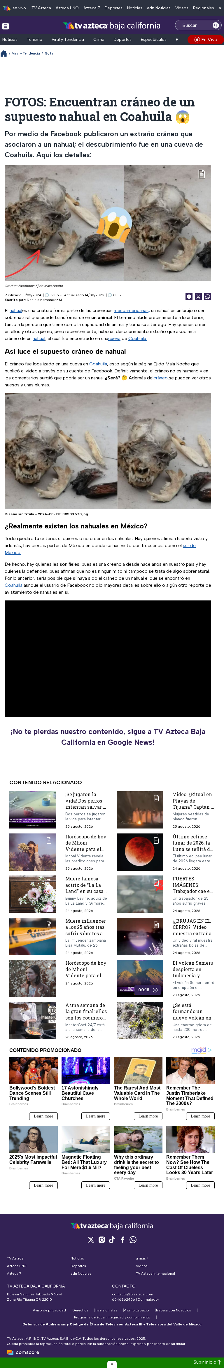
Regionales (203, 8)
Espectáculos (154, 39)
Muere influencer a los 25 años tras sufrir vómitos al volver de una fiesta (85, 933)
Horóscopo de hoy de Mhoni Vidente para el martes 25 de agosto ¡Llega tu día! (85, 852)
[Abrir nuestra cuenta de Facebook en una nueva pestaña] (122, 1239)
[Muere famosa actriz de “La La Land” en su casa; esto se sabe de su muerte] (32, 894)
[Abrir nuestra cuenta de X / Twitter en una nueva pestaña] (91, 1239)
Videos (181, 8)
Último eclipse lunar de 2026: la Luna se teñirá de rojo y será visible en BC (193, 848)
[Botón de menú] (5, 25)
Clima (98, 39)
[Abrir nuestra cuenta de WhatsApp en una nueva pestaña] (133, 1239)
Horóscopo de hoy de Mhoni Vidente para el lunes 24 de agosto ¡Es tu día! (85, 975)
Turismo (34, 39)
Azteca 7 (91, 8)
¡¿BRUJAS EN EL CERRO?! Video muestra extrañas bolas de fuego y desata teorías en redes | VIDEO (193, 936)
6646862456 (123, 1299)
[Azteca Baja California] (112, 26)
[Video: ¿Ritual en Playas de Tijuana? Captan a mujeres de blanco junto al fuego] (140, 810)
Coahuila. (137, 338)
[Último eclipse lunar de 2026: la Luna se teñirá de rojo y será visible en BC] (140, 852)
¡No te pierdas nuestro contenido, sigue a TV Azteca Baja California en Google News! (107, 737)
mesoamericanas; (132, 310)
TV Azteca (41, 8)
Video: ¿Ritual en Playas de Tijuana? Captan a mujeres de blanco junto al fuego (193, 806)
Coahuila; (14, 585)
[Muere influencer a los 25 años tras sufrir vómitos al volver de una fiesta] (32, 936)
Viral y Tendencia (68, 39)
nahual (16, 310)
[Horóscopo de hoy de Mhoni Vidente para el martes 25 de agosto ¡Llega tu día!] (32, 852)
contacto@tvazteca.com (132, 1294)
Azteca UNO (67, 8)
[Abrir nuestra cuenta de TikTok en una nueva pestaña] (112, 1239)
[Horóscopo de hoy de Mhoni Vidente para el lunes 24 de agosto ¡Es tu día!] (32, 978)
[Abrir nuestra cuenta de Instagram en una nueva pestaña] (101, 1239)
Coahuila (98, 364)
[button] (112, 1364)
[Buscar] (216, 25)
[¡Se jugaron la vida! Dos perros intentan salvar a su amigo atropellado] (32, 810)
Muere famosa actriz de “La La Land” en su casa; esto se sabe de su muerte (85, 891)
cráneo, (161, 378)
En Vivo (209, 39)
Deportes (114, 8)
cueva (114, 338)
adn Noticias (159, 8)
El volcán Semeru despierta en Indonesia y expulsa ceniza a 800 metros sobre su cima (193, 978)
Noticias (134, 8)
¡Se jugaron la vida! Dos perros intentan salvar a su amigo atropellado (85, 806)
